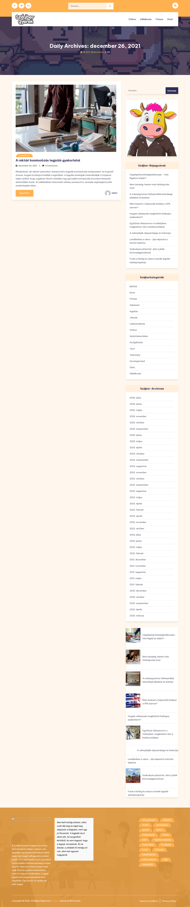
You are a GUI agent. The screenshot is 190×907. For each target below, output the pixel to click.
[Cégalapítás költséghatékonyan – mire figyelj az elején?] (133, 635)
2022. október (137, 528)
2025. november (138, 416)
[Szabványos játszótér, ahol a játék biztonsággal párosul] (133, 775)
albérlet (167, 820)
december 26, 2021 (27, 165)
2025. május (136, 441)
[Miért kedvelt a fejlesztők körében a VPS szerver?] (133, 700)
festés (145, 825)
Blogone (55, 901)
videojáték (147, 864)
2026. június (136, 404)
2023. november (138, 472)
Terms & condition (148, 901)
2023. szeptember (139, 485)
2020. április (136, 609)
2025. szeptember (139, 429)
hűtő (144, 839)
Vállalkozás (146, 19)
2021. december (138, 559)
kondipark (166, 844)
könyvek (159, 849)
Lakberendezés (137, 323)
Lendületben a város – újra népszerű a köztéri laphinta (149, 241)
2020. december (138, 590)
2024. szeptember (139, 460)
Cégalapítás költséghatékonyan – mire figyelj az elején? (149, 176)
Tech (132, 348)
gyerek (145, 830)
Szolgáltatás (24, 155)
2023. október (137, 478)
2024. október (137, 453)
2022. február (136, 553)
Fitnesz (159, 19)
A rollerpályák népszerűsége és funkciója (150, 233)
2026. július (135, 397)
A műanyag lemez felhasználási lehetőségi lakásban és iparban (151, 196)
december (98, 52)
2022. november (138, 522)
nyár (166, 859)
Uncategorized (137, 361)
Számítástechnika (139, 336)
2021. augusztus (138, 572)
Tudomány (135, 355)
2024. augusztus (138, 466)
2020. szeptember (139, 603)
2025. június (136, 435)
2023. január (136, 516)
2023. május (136, 497)
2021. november (138, 566)
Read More (24, 193)
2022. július (135, 534)
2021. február (136, 584)
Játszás (133, 317)
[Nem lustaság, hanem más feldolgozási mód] (133, 657)
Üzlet (132, 367)
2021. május (135, 578)
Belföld (133, 286)
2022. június (136, 541)
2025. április (136, 447)
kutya (145, 849)
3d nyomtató (148, 820)
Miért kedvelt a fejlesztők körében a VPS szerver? (150, 206)
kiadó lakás (148, 844)
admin (114, 193)
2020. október (137, 597)
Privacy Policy (169, 901)
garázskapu (162, 825)
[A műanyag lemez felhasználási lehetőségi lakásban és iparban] (133, 678)
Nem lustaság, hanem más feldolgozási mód (149, 186)
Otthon (132, 19)
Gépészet (135, 305)
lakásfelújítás (148, 854)
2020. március (137, 615)
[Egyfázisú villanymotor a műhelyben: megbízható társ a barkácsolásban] (133, 733)
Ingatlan (134, 311)
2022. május (136, 547)
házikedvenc (148, 835)
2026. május (136, 410)
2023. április (136, 503)
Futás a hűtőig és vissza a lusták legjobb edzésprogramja (150, 260)
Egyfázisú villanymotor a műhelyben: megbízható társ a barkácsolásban (148, 225)
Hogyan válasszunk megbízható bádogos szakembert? (150, 215)
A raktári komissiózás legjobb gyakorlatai (48, 160)
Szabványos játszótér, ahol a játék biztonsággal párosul (147, 251)
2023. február (137, 509)
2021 (87, 52)
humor (160, 830)
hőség (165, 835)
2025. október (137, 422)
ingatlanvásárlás (162, 839)
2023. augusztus (138, 491)
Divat (170, 19)
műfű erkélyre (149, 859)
